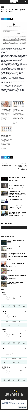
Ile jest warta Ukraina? (12, 269)
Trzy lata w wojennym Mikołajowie (15, 247)
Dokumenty (4, 180)
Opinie (9, 259)
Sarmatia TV (10, 248)
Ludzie (3, 187)
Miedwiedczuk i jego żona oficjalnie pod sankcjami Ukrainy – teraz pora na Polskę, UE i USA (17, 179)
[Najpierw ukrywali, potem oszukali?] (4, 242)
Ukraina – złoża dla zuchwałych (15, 282)
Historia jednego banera (6, 165)
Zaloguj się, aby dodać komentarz (14, 227)
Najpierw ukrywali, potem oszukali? (16, 240)
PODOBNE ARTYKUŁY (5, 173)
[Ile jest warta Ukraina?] (4, 271)
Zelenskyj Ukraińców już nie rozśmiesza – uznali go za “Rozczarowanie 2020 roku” (15, 207)
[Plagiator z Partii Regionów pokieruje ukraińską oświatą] (4, 201)
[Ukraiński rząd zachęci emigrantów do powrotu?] (4, 277)
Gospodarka (10, 270)
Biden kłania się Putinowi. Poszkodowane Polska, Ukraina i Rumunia (15, 263)
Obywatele (9, 278)
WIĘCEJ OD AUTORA (15, 173)
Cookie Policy (4, 404)
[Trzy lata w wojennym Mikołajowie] (4, 248)
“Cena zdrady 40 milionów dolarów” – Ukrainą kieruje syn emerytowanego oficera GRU (17, 214)
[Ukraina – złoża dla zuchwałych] (4, 284)
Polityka (9, 241)
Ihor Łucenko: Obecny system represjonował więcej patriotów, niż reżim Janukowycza (20, 167)
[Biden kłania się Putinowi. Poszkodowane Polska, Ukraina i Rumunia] (4, 264)
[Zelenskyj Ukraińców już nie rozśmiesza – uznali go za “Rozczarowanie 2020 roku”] (4, 207)
